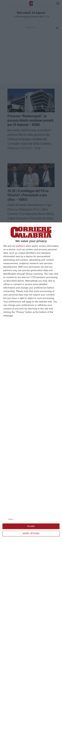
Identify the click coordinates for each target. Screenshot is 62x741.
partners (20, 246)
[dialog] (31, 481)
